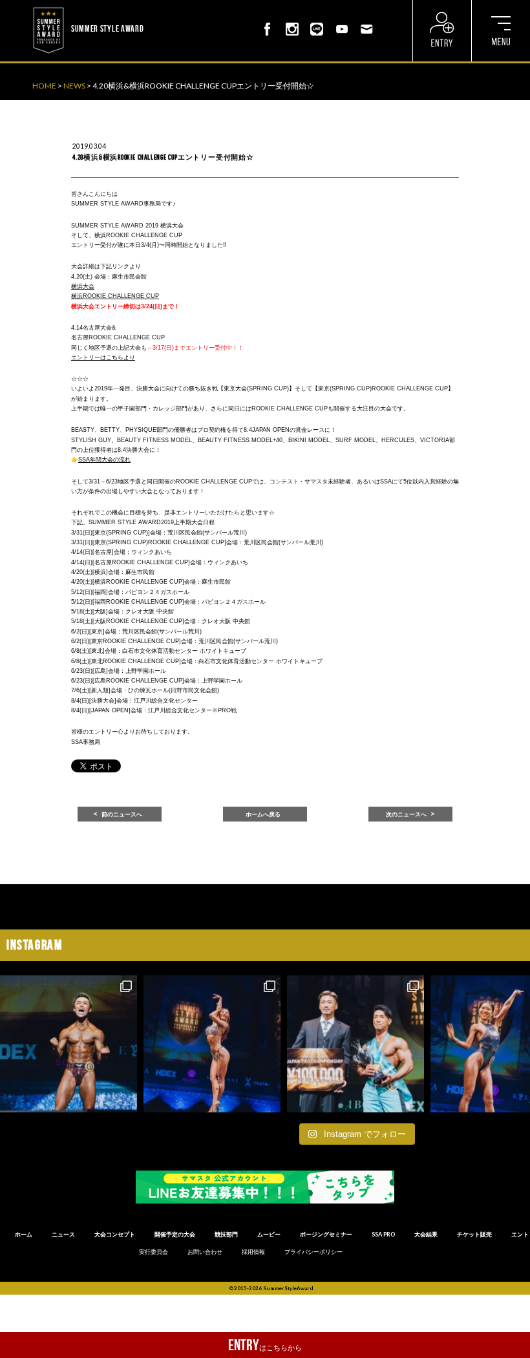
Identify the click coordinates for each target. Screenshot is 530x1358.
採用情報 (253, 1252)
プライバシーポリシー (313, 1252)
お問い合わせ (204, 1252)
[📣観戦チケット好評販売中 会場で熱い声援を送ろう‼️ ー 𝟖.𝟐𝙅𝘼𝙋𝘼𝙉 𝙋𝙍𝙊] (68, 1043)
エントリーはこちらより (103, 357)
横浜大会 (82, 286)
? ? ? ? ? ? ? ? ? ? (171, 6)
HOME (44, 85)
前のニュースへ (121, 814)
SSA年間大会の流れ (104, 459)
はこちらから (265, 1345)
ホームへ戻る (263, 814)
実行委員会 (153, 1252)
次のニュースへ (406, 814)
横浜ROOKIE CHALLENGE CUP (115, 296)
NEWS (74, 85)
